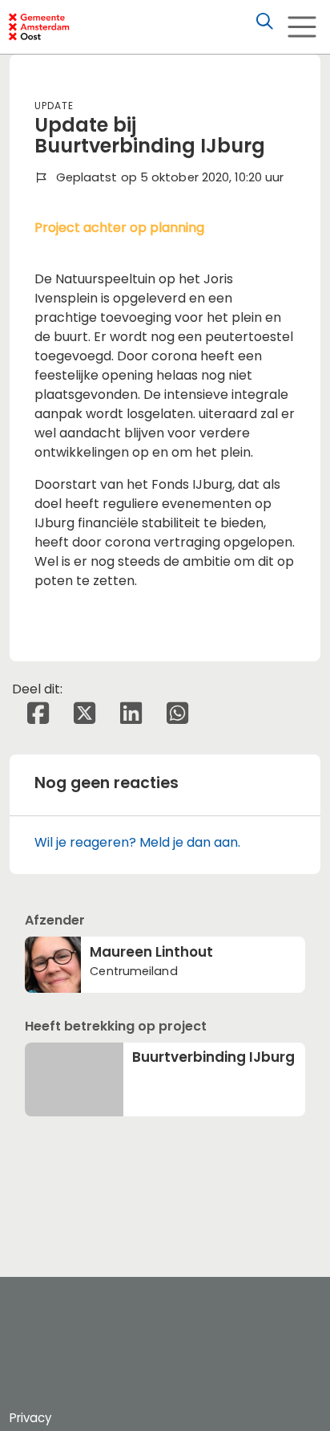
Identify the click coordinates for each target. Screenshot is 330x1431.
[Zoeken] (264, 21)
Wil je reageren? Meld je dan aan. (137, 842)
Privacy (30, 1417)
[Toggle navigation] (302, 26)
